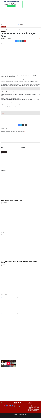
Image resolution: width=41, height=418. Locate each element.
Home (2, 29)
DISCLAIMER (23, 416)
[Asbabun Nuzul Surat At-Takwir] (25, 407)
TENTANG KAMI (10, 416)
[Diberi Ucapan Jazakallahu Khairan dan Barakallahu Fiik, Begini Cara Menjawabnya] (20, 216)
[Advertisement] (20, 16)
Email (2, 147)
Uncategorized (6, 29)
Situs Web (23, 147)
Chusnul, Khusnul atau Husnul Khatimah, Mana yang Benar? (13, 200)
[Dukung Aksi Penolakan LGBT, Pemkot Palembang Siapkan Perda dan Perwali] (15, 405)
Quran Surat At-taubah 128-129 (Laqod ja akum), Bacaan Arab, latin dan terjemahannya (18, 292)
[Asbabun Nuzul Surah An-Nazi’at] (20, 407)
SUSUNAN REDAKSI (16, 416)
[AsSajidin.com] (20, 24)
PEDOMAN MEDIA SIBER (30, 416)
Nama (2, 143)
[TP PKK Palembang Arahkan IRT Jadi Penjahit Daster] (25, 405)
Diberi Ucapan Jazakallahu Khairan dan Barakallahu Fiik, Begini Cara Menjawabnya (17, 230)
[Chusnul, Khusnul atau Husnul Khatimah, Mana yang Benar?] (20, 186)
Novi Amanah (3, 38)
